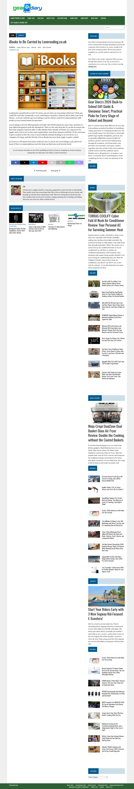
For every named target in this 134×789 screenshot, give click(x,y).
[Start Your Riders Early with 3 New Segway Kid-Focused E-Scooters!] (106, 605)
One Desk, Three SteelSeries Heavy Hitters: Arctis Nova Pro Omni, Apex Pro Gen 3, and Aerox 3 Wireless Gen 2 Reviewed (113, 352)
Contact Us (109, 787)
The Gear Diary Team (80, 785)
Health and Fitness (15, 224)
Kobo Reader (47, 47)
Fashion (103, 18)
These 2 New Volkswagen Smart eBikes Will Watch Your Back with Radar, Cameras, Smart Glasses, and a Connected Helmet (113, 535)
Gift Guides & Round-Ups (19, 22)
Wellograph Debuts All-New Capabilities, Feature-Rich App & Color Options (17, 231)
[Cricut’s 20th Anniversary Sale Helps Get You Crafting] (94, 515)
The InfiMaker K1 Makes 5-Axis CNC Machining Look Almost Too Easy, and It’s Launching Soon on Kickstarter (113, 523)
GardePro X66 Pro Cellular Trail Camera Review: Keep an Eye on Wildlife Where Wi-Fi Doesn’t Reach (113, 283)
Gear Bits (93, 581)
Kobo (39, 47)
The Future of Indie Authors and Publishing (56, 228)
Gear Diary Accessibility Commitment (79, 787)
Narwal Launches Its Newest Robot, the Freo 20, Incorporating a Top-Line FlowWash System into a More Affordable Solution (113, 671)
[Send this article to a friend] (51, 162)
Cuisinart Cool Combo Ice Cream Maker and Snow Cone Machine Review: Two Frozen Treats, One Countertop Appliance (111, 375)
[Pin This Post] (42, 162)
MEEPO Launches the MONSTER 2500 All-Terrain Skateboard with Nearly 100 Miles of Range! (113, 704)
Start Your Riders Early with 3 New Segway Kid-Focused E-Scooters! (106, 614)
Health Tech (50, 18)
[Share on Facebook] (15, 162)
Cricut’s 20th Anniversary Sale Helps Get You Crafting (113, 511)
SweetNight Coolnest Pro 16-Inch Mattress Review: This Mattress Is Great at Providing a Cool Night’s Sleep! (112, 501)
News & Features (95, 398)
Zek (17, 50)
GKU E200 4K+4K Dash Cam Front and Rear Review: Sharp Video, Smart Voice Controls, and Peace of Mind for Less (113, 306)
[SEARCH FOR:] (114, 27)
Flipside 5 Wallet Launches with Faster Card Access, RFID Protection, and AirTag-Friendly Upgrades (113, 749)
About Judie (70, 785)
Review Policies (92, 785)
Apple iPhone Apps (23, 47)
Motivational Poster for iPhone (75, 224)
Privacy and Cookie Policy (116, 785)
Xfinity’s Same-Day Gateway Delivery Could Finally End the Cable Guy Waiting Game (113, 738)
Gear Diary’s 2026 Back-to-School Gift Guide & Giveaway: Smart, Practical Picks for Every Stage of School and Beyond (105, 111)
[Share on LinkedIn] (33, 162)
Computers (74, 18)
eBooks (33, 47)
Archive (102, 787)
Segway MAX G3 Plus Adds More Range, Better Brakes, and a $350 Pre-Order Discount (112, 559)
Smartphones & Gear (18, 18)
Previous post (41, 171)
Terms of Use (94, 787)
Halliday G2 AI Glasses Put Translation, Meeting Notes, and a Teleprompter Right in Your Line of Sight (112, 727)
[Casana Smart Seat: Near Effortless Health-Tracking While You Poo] (94, 717)
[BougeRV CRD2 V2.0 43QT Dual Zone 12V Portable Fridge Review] (94, 366)
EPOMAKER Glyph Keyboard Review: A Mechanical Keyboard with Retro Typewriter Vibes (113, 317)
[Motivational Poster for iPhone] (76, 218)
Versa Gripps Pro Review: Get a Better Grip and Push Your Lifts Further (113, 339)
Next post (54, 171)
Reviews (70, 221)
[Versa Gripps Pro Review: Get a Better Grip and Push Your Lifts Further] (94, 343)
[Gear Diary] (27, 8)
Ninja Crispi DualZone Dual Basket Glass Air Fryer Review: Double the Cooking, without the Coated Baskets (113, 294)
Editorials (32, 224)
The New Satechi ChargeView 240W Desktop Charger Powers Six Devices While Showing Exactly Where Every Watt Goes (113, 547)
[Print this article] (60, 162)
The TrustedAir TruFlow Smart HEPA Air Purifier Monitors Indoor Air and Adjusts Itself (113, 569)
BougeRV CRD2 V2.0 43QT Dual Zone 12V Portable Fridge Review (113, 362)
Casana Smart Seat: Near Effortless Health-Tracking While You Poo (112, 714)
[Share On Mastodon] (78, 162)
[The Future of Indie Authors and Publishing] (54, 222)
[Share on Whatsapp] (69, 162)
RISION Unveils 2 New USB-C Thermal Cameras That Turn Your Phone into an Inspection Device (113, 683)
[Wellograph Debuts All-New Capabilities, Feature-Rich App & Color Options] (15, 222)
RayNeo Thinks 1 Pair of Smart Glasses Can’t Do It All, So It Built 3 (112, 488)
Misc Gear (94, 18)
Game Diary (84, 18)
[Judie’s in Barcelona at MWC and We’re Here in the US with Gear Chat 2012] (36, 222)
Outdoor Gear (62, 18)
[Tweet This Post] (24, 162)
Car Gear (41, 18)
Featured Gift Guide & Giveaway (99, 74)
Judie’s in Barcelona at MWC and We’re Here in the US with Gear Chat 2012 (37, 229)
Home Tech (31, 18)
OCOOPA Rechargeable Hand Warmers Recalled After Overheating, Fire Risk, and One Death (113, 693)
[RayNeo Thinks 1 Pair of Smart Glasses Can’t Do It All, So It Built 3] (94, 492)
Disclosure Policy (103, 785)
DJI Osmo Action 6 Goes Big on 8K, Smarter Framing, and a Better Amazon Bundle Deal (112, 478)
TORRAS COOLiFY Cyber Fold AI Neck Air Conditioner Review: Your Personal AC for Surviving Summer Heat (106, 222)
